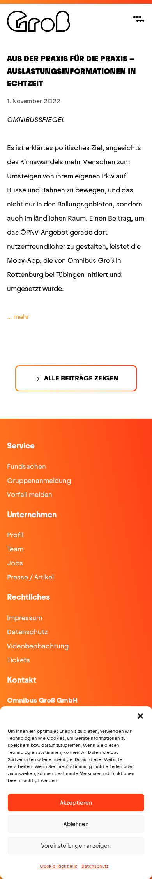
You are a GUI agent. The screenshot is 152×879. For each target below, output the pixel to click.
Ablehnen (76, 824)
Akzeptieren (76, 802)
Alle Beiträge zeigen (81, 378)
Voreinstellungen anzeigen (76, 845)
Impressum (24, 618)
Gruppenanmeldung (39, 480)
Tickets (18, 660)
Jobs (15, 563)
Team (15, 549)
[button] (140, 716)
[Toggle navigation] (139, 19)
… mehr (18, 316)
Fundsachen (26, 466)
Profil (15, 535)
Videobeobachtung (38, 646)
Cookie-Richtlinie (59, 866)
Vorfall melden (29, 494)
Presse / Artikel (30, 577)
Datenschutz (94, 866)
